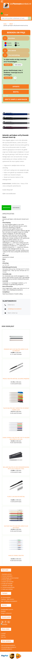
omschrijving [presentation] (16, 207)
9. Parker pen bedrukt (7, 589)
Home (4, 23)
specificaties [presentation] (6, 207)
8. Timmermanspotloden (8, 587)
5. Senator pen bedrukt (7, 581)
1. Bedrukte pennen (6, 574)
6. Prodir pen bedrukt (6, 583)
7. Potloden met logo (7, 585)
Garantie (3, 611)
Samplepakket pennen (7, 609)
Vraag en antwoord (6, 613)
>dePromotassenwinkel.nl (8, 645)
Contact (3, 635)
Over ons (3, 637)
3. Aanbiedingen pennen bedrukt (10, 578)
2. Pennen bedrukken (6, 576)
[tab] (6, 207)
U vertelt (3, 633)
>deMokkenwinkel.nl (6, 649)
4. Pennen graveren (6, 580)
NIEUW (11, 23)
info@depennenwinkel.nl (14, 309)
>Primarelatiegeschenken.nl (8, 647)
